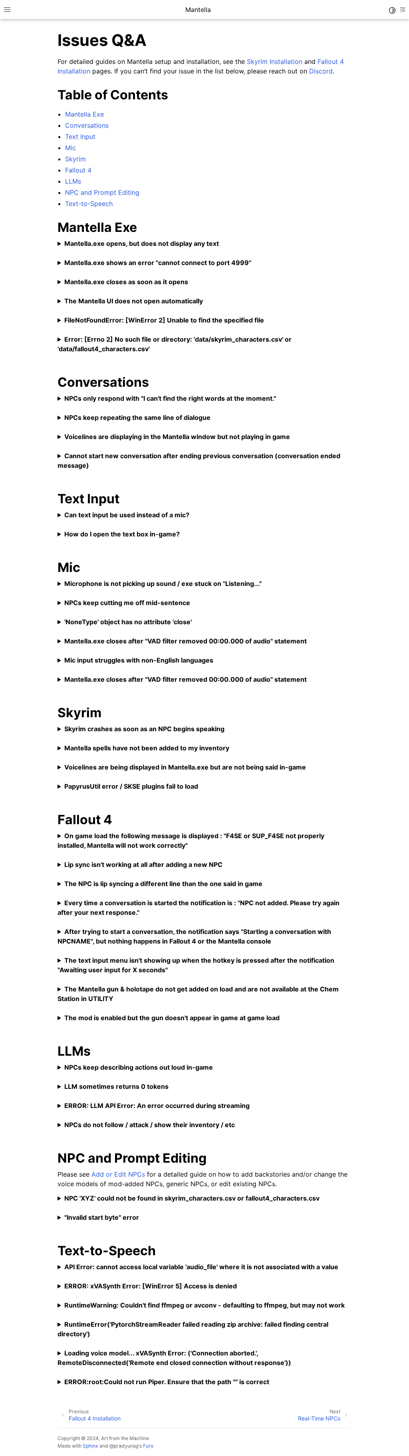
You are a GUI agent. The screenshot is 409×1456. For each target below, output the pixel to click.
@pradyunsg (123, 1446)
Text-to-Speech (89, 204)
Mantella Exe (84, 114)
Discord (321, 71)
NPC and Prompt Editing (102, 192)
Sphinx (90, 1446)
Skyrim (75, 159)
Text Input (80, 136)
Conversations (87, 125)
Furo (148, 1446)
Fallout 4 (78, 170)
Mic (70, 148)
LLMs (73, 181)
